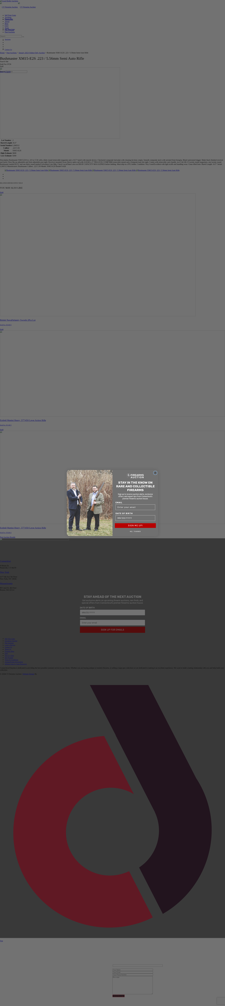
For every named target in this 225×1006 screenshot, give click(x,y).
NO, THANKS (135, 531)
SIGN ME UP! (135, 525)
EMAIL (119, 502)
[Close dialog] (155, 473)
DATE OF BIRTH (124, 513)
